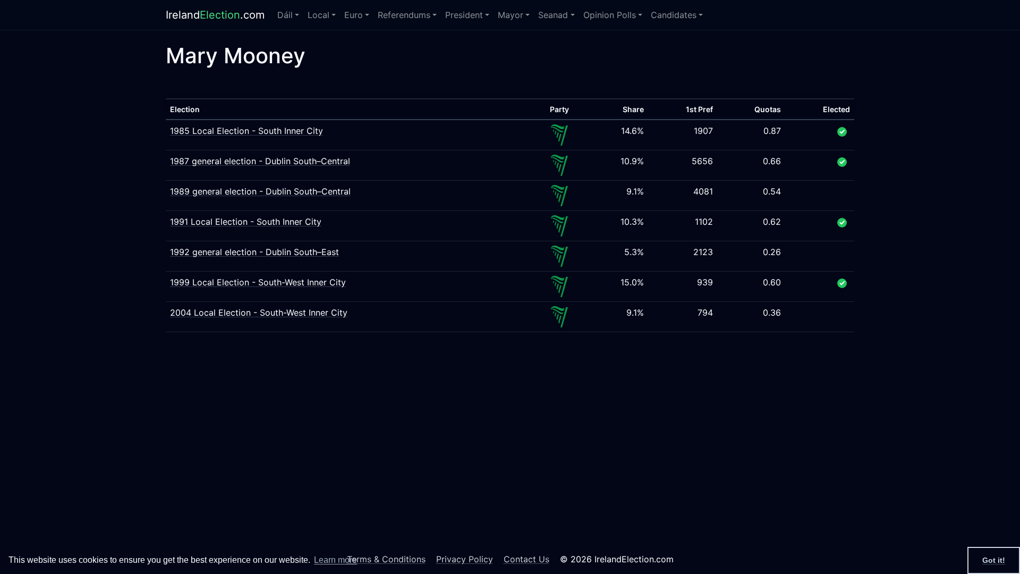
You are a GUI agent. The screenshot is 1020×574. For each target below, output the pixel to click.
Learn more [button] (335, 559)
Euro (353, 15)
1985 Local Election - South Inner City (246, 130)
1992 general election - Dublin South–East (254, 252)
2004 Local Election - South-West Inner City (258, 312)
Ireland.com (215, 15)
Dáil (285, 15)
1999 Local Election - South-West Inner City (258, 282)
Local (318, 15)
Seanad (553, 15)
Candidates (673, 15)
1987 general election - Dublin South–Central (260, 161)
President (464, 15)
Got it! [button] (993, 560)
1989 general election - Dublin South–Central (260, 191)
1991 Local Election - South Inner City (245, 221)
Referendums (404, 15)
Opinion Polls (609, 15)
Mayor (510, 15)
